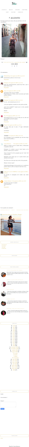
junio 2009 (14, 360)
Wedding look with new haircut (15, 308)
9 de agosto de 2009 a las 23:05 (20, 143)
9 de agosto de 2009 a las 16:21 (16, 100)
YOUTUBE (13, 12)
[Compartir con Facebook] (15, 64)
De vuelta (15, 353)
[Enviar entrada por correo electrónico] (26, 62)
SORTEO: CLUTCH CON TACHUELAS (15, 279)
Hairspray (6, 82)
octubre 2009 (15, 350)
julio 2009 (14, 359)
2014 (13, 338)
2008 (14, 370)
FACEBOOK (4, 248)
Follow (2, 438)
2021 (14, 327)
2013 (13, 339)
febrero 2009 (14, 366)
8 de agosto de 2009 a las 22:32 (16, 82)
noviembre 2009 (14, 348)
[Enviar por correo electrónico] (11, 64)
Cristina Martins (7, 181)
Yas (5, 115)
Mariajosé (6, 100)
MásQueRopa (7, 75)
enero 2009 (14, 368)
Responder (6, 79)
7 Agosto (15, 356)
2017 (13, 333)
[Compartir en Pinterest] (17, 64)
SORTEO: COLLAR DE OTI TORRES (14, 270)
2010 (14, 344)
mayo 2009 (14, 362)
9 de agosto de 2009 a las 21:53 (16, 135)
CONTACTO (20, 12)
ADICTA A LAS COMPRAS (10, 171)
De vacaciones (15, 357)
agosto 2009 (14, 351)
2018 (13, 332)
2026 (14, 325)
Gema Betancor (7, 143)
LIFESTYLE (4, 9)
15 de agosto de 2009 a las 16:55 (18, 181)
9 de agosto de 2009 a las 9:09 (13, 90)
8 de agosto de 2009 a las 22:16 (18, 75)
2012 (13, 341)
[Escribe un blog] (13, 64)
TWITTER (3, 247)
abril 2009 (14, 363)
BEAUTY (11, 9)
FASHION (17, 9)
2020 (14, 328)
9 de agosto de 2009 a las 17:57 (13, 115)
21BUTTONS (24, 9)
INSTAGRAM (4, 244)
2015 (13, 336)
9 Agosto (15, 354)
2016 (13, 335)
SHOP (7, 12)
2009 (14, 345)
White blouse (10, 289)
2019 (14, 330)
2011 (13, 342)
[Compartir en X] (14, 64)
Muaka (5, 125)
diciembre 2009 (14, 347)
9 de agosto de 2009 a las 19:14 (14, 125)
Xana (5, 90)
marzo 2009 (14, 365)
